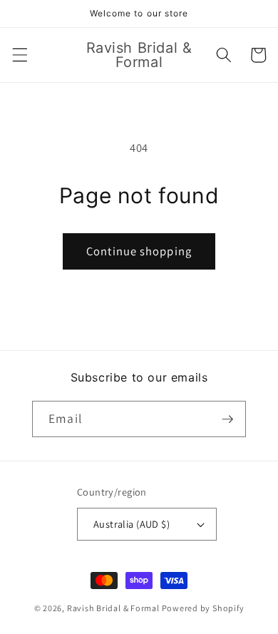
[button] (19, 55)
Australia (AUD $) (131, 524)
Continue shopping (139, 251)
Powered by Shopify (203, 608)
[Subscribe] (227, 419)
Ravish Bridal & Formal (114, 608)
